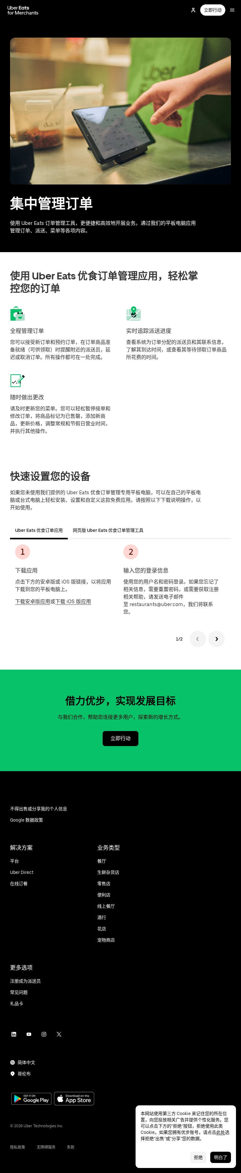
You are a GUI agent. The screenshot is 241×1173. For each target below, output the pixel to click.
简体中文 (26, 1062)
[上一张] (198, 639)
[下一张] (216, 639)
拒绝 (198, 1157)
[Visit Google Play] (31, 1099)
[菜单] (232, 10)
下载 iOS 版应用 (73, 602)
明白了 (220, 1157)
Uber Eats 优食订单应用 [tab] (39, 530)
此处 (220, 1132)
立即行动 (213, 10)
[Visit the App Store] (74, 1099)
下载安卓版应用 (32, 602)
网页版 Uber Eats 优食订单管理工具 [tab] (108, 530)
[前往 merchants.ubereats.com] (23, 10)
